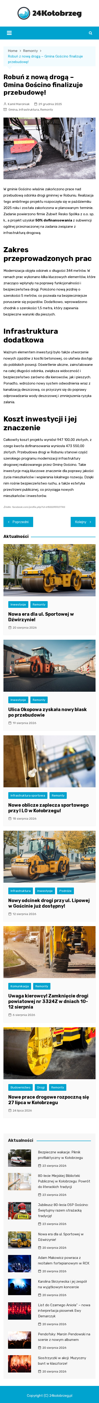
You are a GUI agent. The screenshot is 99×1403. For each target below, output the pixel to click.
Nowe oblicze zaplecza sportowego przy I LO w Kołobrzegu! (48, 807)
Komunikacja (20, 986)
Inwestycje (18, 604)
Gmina (13, 109)
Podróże (65, 891)
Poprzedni (21, 522)
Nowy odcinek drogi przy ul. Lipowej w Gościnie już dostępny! (49, 903)
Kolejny (80, 522)
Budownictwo (20, 1087)
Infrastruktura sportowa (28, 795)
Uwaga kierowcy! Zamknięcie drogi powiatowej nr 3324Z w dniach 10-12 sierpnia (48, 1001)
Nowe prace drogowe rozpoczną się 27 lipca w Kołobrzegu (48, 1099)
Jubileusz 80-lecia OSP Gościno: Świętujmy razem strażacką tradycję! (63, 1210)
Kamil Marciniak (19, 104)
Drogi (41, 1087)
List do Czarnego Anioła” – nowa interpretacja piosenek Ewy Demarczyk (64, 1310)
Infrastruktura (29, 109)
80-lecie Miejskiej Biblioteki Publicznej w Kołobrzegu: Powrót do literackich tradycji (64, 1181)
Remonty (46, 109)
